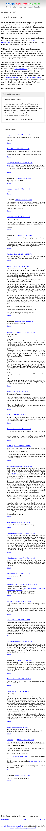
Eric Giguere (11, 163)
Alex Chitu (10, 332)
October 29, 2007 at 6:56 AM (25, 740)
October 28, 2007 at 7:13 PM (20, 691)
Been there (10, 165)
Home (23, 819)
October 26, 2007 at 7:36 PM (23, 178)
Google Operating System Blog (12, 826)
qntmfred (10, 620)
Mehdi (8, 391)
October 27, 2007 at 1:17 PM (21, 620)
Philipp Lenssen (12, 533)
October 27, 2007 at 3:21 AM (22, 446)
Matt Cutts (10, 254)
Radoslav (10, 429)
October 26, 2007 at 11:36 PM (20, 266)
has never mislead (21, 69)
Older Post (41, 819)
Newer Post (5, 819)
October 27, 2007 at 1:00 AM (19, 391)
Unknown (10, 522)
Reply (9, 143)
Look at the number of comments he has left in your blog (26, 589)
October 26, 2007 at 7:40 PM (21, 189)
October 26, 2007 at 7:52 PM (23, 235)
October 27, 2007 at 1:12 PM (22, 601)
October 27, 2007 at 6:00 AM (26, 533)
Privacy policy (15, 828)
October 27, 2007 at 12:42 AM (26, 332)
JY (7, 415)
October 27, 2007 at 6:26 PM (23, 660)
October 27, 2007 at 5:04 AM (21, 522)
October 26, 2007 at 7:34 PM (23, 163)
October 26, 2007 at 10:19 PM (23, 254)
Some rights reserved (28, 828)
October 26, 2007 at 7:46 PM (21, 217)
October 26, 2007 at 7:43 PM (23, 200)
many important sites (34, 77)
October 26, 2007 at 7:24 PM (20, 149)
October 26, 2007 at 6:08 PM (21, 135)
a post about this (34, 761)
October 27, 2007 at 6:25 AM (26, 558)
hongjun (9, 135)
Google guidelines (12, 77)
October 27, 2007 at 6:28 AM (21, 573)
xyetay (9, 691)
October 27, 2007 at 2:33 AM (17, 415)
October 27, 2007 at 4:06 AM (23, 466)
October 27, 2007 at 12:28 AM (24, 321)
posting (14, 473)
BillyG (8, 266)
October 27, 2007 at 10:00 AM (28, 584)
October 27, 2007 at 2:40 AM (22, 429)
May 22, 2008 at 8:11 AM (22, 776)
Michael (9, 149)
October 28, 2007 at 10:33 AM (22, 679)
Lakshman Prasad (12, 584)
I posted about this (20, 756)
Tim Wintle (10, 446)
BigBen (9, 727)
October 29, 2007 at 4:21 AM (20, 727)
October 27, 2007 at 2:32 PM (23, 642)
